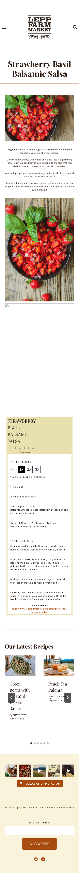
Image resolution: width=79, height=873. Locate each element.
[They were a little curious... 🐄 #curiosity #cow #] (68, 771)
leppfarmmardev (20, 715)
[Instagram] (43, 859)
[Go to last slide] (11, 698)
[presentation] (20, 665)
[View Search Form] (75, 27)
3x (37, 469)
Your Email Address (39, 822)
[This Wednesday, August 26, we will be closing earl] (54, 771)
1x (21, 469)
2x (29, 469)
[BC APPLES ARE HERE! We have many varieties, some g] (25, 771)
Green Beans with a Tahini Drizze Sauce (20, 696)
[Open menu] (6, 27)
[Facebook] (36, 859)
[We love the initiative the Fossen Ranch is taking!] (39, 771)
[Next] (67, 698)
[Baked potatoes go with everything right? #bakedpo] (11, 771)
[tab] (31, 743)
